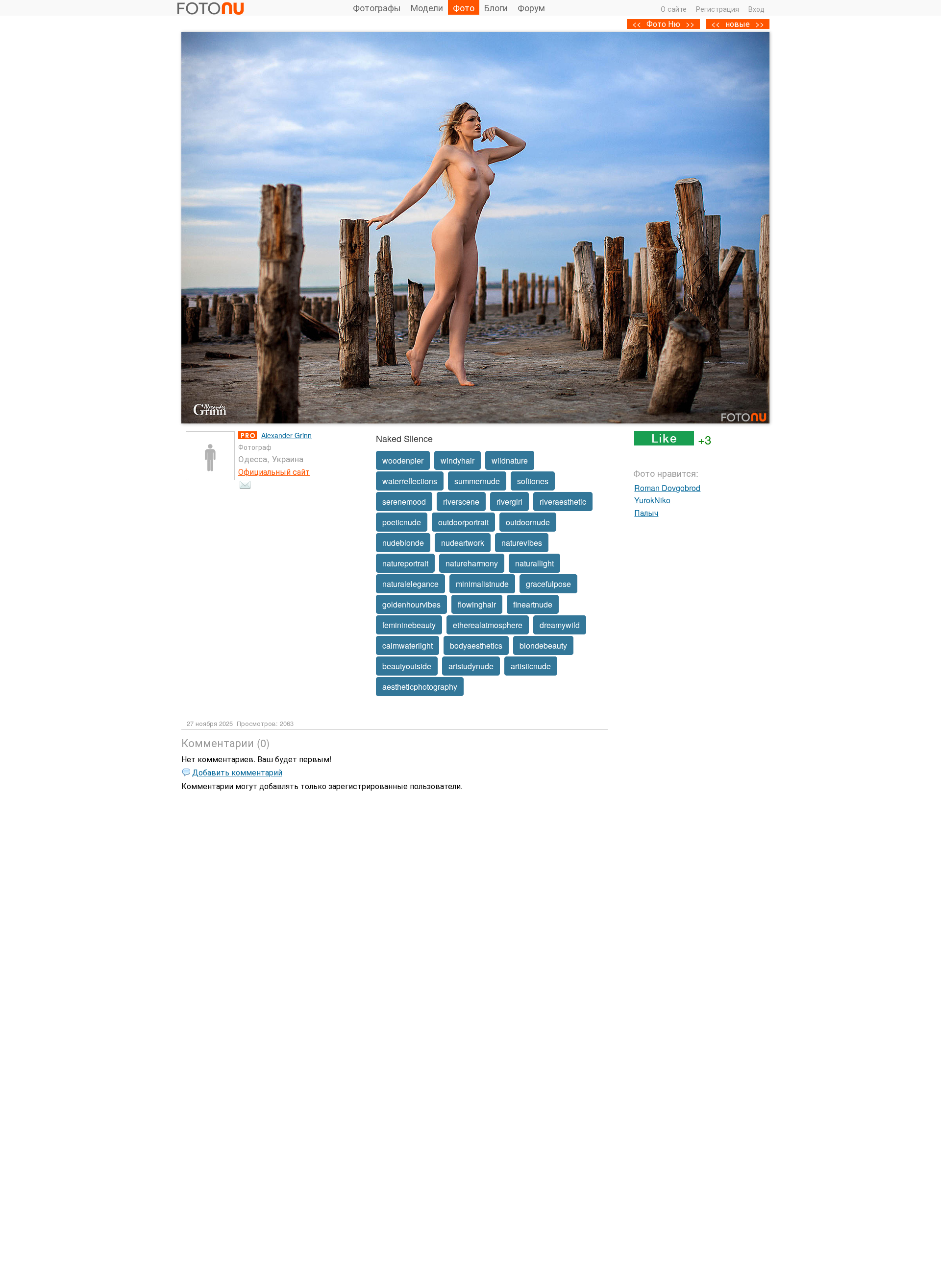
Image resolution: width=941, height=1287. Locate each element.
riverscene (461, 501)
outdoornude (528, 522)
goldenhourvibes (411, 604)
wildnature (510, 460)
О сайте (674, 9)
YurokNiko (652, 500)
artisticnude (531, 666)
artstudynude (471, 666)
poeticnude (401, 522)
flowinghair (477, 604)
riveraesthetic (563, 501)
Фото (463, 7)
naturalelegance (410, 583)
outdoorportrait (463, 522)
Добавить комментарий (237, 772)
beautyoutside (406, 666)
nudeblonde (403, 542)
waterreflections (409, 481)
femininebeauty (409, 625)
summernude (477, 481)
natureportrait (405, 563)
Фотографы (377, 7)
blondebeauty (543, 645)
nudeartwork (462, 542)
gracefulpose (548, 583)
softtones (532, 481)
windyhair (457, 460)
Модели (427, 7)
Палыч (646, 512)
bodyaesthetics (476, 645)
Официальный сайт (274, 471)
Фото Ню (663, 23)
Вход (756, 9)
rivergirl (509, 501)
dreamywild (560, 625)
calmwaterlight (407, 645)
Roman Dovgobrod (667, 487)
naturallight (534, 563)
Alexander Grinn (286, 435)
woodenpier (402, 460)
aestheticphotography (419, 686)
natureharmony (472, 563)
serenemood (404, 501)
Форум (531, 7)
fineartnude (532, 604)
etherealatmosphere (487, 625)
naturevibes (521, 542)
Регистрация (717, 9)
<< (715, 23)
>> (759, 23)
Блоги (496, 7)
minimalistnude (482, 583)
